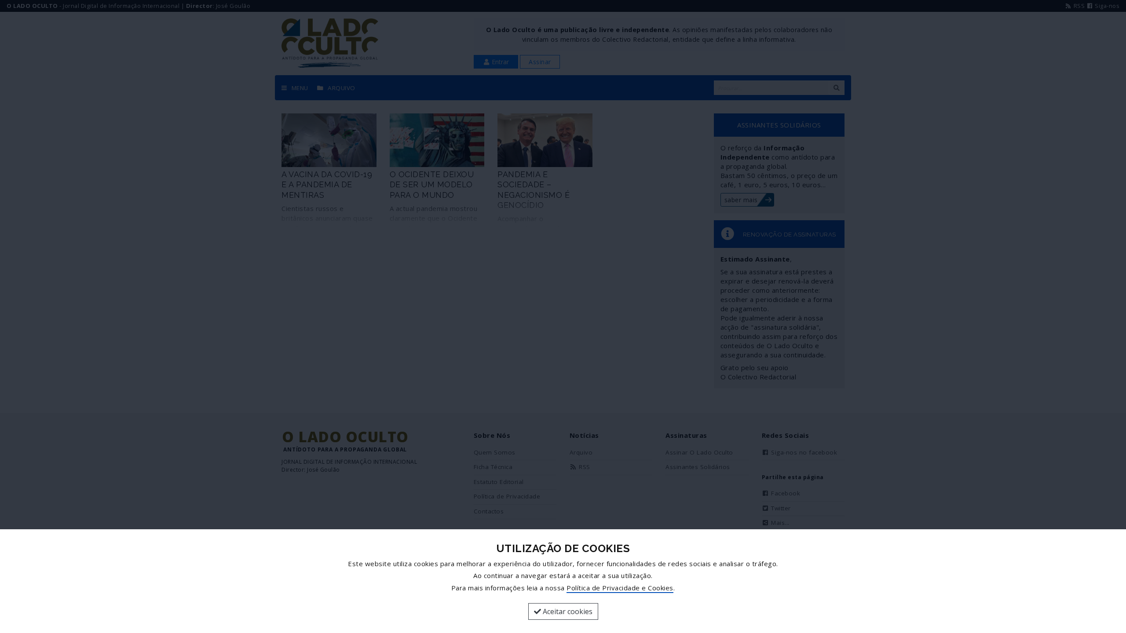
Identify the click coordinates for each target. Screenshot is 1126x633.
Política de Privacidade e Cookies (620, 587)
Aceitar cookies (566, 611)
